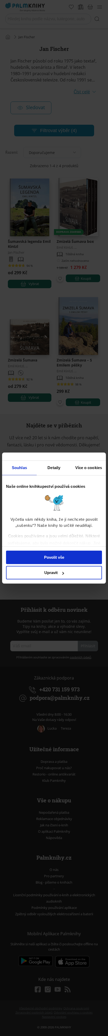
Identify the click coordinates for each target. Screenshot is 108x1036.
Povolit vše (54, 557)
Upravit (51, 572)
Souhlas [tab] (19, 467)
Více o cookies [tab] (88, 467)
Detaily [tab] (53, 467)
